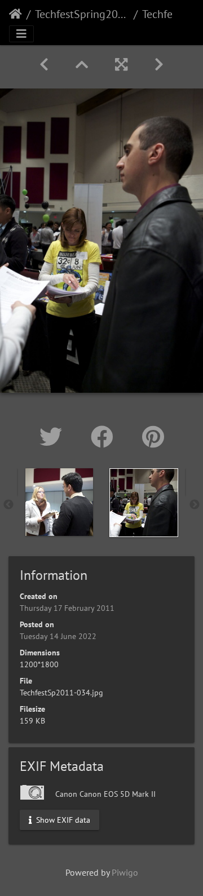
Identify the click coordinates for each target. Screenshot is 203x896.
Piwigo (125, 872)
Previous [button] (8, 505)
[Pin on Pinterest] (153, 436)
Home (15, 14)
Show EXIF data (62, 819)
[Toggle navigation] (21, 33)
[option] (59, 502)
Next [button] (194, 505)
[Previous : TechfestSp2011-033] (44, 64)
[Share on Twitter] (54, 436)
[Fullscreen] (121, 64)
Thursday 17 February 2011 (67, 608)
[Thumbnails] (82, 64)
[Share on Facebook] (105, 436)
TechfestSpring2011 (82, 14)
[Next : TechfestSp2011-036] (159, 64)
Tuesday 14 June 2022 (58, 636)
